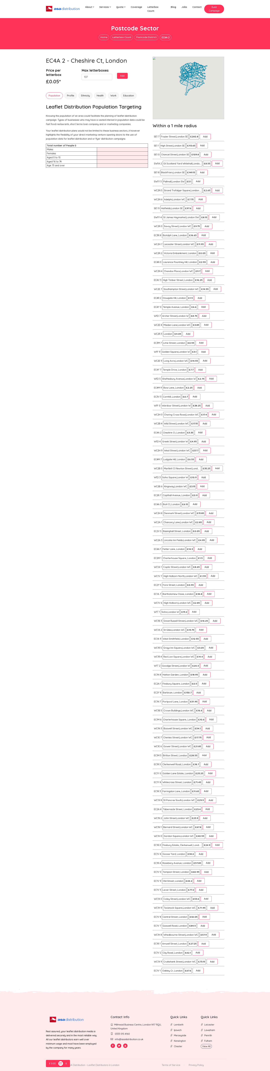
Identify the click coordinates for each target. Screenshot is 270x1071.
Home (103, 37)
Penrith (208, 1035)
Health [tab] (100, 95)
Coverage (136, 6)
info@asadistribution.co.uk (129, 1039)
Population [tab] (54, 95)
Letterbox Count (152, 8)
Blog (173, 6)
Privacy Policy (196, 1065)
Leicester (209, 1024)
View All (206, 1046)
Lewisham (209, 1030)
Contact (197, 6)
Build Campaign (214, 9)
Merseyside (180, 1035)
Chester (178, 1046)
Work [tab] (113, 95)
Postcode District (146, 37)
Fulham (208, 1040)
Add (122, 75)
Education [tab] (128, 95)
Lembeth (178, 1024)
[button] (89, 7)
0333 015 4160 (122, 1033)
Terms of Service (171, 1065)
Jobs (184, 6)
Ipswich (178, 1030)
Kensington (180, 1040)
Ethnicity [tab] (85, 95)
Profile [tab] (70, 95)
